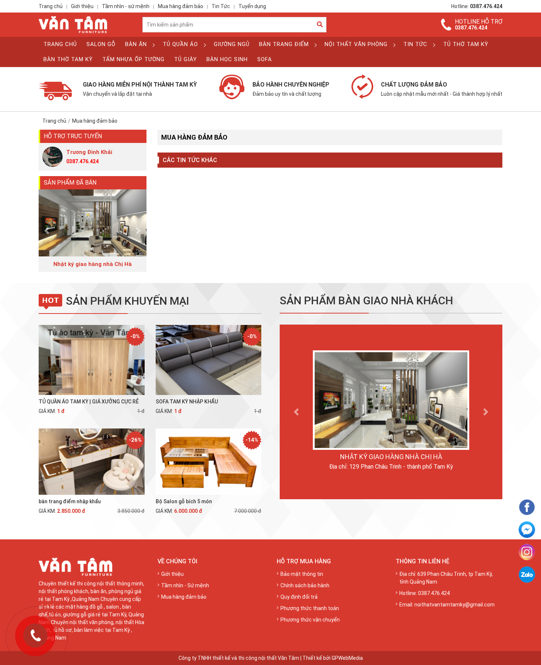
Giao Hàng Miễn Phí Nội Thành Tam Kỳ (140, 89)
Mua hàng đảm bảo (180, 6)
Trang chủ (51, 6)
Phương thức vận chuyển (310, 620)
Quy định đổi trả (299, 597)
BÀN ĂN (136, 44)
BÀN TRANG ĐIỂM (284, 44)
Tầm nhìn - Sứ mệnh (185, 585)
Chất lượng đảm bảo (441, 89)
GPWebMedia (347, 658)
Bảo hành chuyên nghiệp (290, 89)
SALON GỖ (101, 44)
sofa (264, 59)
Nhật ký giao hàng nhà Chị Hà (391, 457)
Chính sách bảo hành (304, 585)
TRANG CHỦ (60, 44)
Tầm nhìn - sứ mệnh (125, 6)
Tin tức (415, 44)
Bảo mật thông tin (301, 574)
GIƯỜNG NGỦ (232, 44)
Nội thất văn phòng (356, 44)
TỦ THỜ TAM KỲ (465, 44)
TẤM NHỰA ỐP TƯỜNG (133, 59)
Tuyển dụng (252, 6)
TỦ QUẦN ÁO (180, 44)
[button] (47, 230)
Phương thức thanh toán (309, 608)
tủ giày (185, 59)
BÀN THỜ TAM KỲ (68, 59)
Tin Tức (221, 6)
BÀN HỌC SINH (227, 59)
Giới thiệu (82, 6)
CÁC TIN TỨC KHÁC (190, 160)
